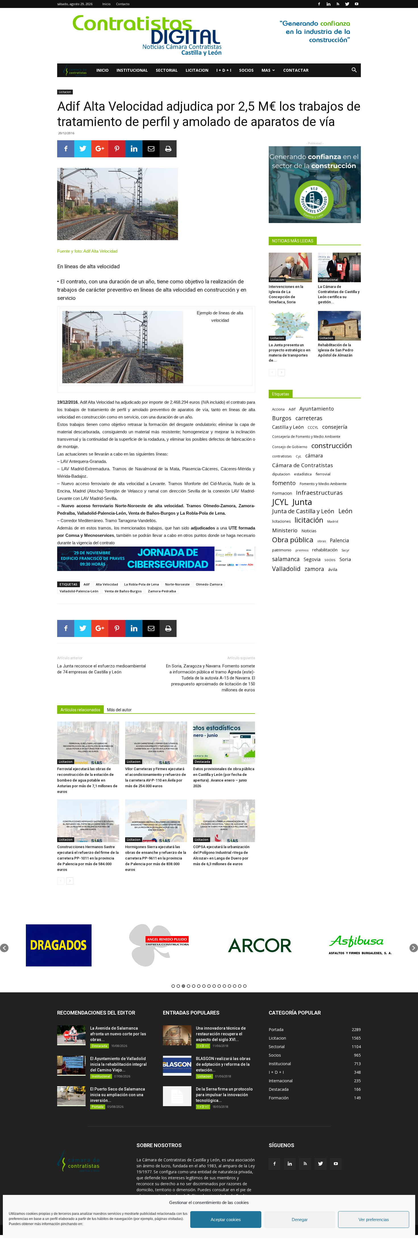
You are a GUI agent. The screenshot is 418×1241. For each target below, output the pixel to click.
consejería (334, 427)
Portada (98, 1107)
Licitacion (197, 70)
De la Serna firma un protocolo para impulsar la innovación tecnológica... (224, 1095)
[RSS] (338, 4)
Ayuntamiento (316, 409)
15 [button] (245, 986)
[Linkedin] (328, 4)
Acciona (278, 409)
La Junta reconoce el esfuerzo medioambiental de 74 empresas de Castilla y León (101, 669)
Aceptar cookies (226, 1219)
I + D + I (223, 70)
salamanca (286, 559)
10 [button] (219, 986)
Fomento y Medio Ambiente (323, 483)
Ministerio (284, 530)
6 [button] (198, 986)
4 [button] (188, 986)
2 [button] (178, 986)
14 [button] (239, 986)
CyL (298, 456)
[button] (354, 70)
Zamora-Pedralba (162, 591)
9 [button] (214, 986)
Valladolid (286, 569)
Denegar (300, 1219)
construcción (331, 445)
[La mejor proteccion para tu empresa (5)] (156, 559)
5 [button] (193, 986)
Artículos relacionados (80, 710)
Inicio (106, 4)
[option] (58, 945)
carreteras (308, 418)
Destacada (202, 762)
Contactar (296, 70)
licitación (309, 520)
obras (321, 541)
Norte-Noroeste (177, 584)
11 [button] (224, 986)
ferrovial (323, 474)
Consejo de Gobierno (289, 446)
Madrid (332, 521)
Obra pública (292, 540)
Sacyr (345, 550)
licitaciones (281, 521)
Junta (302, 502)
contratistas (282, 456)
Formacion (282, 493)
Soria (345, 559)
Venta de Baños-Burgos (123, 591)
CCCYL (313, 427)
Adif (87, 584)
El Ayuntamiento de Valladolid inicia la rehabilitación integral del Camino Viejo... (118, 1064)
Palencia (339, 540)
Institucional (132, 70)
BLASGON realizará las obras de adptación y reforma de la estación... (223, 1064)
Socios (246, 70)
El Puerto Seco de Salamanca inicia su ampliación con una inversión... (117, 1095)
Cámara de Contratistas (302, 465)
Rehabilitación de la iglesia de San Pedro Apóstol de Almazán (335, 350)
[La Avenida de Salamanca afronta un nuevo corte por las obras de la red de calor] (71, 1035)
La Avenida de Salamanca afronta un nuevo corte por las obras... (118, 1034)
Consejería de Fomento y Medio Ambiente (306, 436)
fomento (284, 483)
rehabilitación (325, 550)
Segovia (312, 559)
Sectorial (167, 70)
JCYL (280, 502)
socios (330, 559)
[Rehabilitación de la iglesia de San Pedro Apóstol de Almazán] (339, 326)
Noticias (308, 530)
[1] (209, 36)
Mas (266, 70)
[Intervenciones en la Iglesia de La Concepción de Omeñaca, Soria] (290, 267)
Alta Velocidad (107, 584)
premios (301, 550)
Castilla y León (288, 427)
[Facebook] (319, 4)
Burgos (281, 418)
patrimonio (281, 550)
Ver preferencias (374, 1219)
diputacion (281, 474)
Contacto (123, 4)
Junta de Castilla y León (303, 511)
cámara (314, 456)
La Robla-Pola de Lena (141, 584)
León (345, 511)
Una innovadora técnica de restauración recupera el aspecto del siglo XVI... (221, 1034)
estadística (303, 474)
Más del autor (119, 710)
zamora (314, 569)
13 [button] (234, 986)
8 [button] (209, 986)
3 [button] (183, 986)
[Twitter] (347, 4)
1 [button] (173, 986)
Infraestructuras (319, 493)
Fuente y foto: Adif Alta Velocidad (87, 251)
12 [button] (229, 986)
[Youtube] (356, 4)
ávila (332, 569)
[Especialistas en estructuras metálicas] (315, 184)
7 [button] (204, 986)
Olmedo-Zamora (209, 584)
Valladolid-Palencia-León (79, 591)
